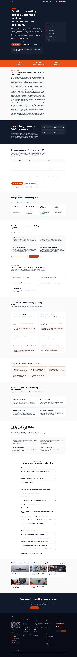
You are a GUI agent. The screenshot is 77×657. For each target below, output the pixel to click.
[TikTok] (14, 643)
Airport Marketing (25, 631)
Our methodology (49, 36)
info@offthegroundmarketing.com (16, 630)
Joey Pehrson (29, 41)
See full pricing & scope (17, 183)
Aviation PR (24, 635)
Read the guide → (26, 44)
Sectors (43, 1)
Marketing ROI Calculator (48, 637)
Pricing (56, 1)
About (46, 619)
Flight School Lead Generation (38, 623)
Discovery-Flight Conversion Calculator (49, 633)
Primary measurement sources (51, 37)
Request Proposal (62, 1)
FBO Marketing (25, 624)
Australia (59, 127)
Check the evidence (34, 256)
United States (36, 634)
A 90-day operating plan (50, 33)
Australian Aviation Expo (48, 644)
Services (47, 1)
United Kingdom (36, 635)
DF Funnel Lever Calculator (49, 635)
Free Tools (46, 624)
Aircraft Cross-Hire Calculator (49, 636)
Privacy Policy (41, 653)
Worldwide (47, 127)
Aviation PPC (35, 620)
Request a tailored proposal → (31, 183)
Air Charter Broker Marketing (27, 634)
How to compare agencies (51, 30)
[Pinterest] (19, 643)
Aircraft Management (26, 620)
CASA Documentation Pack (38, 627)
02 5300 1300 (13, 629)
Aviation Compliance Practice (38, 624)
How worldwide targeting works (51, 26)
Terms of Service (45, 653)
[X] (12, 643)
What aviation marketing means (51, 24)
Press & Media (47, 628)
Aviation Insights (47, 623)
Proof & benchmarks (50, 34)
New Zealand (59, 132)
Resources (51, 1)
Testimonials (46, 627)
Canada (47, 132)
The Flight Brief (47, 643)
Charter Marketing (25, 619)
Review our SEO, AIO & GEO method (19, 256)
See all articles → (63, 563)
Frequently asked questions (51, 39)
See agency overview (15, 52)
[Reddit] (16, 643)
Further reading (49, 40)
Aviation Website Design (37, 619)
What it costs (49, 27)
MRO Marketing (25, 623)
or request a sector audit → (36, 44)
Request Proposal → (60, 623)
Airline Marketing (25, 632)
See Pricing (43, 607)
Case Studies (47, 620)
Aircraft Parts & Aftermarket (27, 627)
